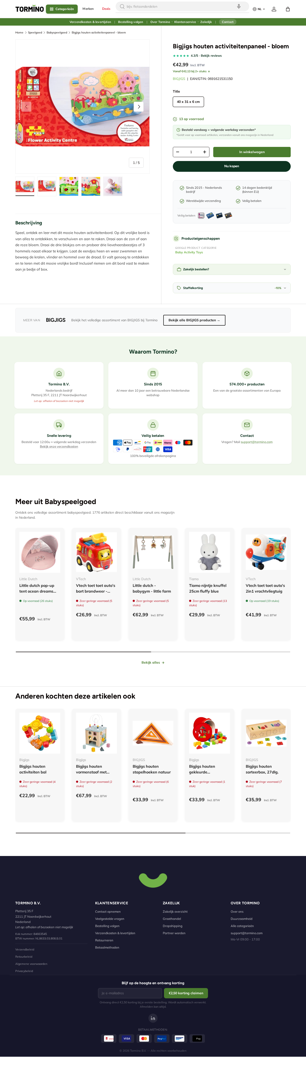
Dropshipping (172, 926)
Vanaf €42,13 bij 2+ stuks (190, 71)
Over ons (237, 911)
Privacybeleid (24, 971)
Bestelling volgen (130, 22)
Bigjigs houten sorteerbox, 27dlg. (262, 769)
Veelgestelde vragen (109, 919)
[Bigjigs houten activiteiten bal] (39, 733)
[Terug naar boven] (153, 880)
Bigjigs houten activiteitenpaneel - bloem (99, 32)
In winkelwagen (252, 152)
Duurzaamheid (241, 919)
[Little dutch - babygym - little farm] (153, 552)
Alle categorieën (242, 926)
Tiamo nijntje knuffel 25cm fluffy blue (207, 588)
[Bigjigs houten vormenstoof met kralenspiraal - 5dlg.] (96, 733)
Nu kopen (231, 166)
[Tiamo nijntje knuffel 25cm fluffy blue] (209, 552)
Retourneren (104, 940)
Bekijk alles (151, 662)
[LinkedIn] (153, 1018)
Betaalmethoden (107, 947)
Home (19, 32)
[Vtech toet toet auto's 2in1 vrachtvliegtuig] (266, 552)
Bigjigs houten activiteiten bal (32, 769)
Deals (106, 8)
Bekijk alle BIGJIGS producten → (194, 320)
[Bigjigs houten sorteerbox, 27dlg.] (266, 733)
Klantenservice (185, 22)
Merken (88, 8)
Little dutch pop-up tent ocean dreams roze (36, 591)
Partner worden (174, 933)
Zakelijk (206, 22)
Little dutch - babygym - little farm (152, 588)
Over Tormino (160, 22)
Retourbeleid (23, 956)
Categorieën (64, 9)
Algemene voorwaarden (31, 964)
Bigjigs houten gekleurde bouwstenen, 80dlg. (207, 772)
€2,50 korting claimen (186, 993)
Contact (228, 22)
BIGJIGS (179, 79)
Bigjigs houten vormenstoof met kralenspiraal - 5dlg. (94, 772)
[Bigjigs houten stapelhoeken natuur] (153, 733)
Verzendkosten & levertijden (90, 22)
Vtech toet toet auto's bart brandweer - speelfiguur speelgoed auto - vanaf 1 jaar (96, 594)
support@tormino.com (257, 442)
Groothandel (172, 919)
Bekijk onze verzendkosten (59, 446)
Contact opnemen (108, 911)
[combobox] (182, 6)
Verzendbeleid (24, 949)
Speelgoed (35, 32)
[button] (288, 9)
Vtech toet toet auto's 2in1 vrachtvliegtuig (265, 588)
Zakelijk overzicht (175, 911)
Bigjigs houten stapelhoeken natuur (152, 769)
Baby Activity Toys (189, 252)
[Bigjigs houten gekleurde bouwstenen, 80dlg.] (209, 733)
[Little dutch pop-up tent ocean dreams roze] (39, 552)
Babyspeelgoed (57, 32)
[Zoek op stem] (238, 6)
